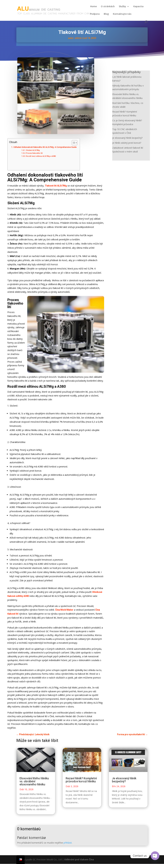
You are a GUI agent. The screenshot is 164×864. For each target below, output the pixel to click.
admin (78, 38)
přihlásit (68, 842)
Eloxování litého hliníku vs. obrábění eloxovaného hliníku (34, 781)
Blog (106, 14)
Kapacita (138, 6)
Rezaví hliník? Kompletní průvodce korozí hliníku (81, 780)
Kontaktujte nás (122, 14)
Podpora (95, 14)
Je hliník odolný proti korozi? (126, 142)
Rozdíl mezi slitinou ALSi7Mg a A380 (41, 156)
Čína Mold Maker (64, 609)
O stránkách (108, 6)
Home (93, 6)
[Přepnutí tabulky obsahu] (73, 142)
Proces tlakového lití (34, 153)
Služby (122, 6)
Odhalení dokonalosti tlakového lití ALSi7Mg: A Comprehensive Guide (45, 147)
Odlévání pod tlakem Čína (79, 859)
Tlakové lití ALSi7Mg (56, 185)
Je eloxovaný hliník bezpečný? (127, 137)
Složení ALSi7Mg (33, 150)
